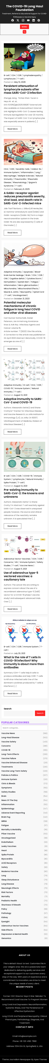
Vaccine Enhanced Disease (14, 762)
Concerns (8, 562)
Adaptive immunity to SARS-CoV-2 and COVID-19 (23, 400)
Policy (4, 909)
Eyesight (5, 921)
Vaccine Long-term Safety (14, 771)
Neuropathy (25, 292)
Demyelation (10, 282)
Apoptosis (28, 271)
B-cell (6, 75)
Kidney (4, 917)
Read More (12, 129)
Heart (4, 850)
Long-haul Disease (10, 737)
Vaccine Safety (8, 741)
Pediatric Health (9, 900)
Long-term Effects (10, 754)
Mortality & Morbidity (11, 829)
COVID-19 (8, 388)
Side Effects (7, 930)
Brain (28, 275)
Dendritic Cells (22, 169)
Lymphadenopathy (32, 75)
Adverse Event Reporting (13, 813)
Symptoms (6, 787)
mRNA (4, 821)
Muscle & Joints (11, 292)
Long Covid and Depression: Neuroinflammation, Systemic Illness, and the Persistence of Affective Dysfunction (24, 1008)
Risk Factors (7, 892)
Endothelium (7, 842)
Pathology (6, 913)
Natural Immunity (34, 479)
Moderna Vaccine (9, 871)
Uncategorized (20, 295)
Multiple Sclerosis (26, 175)
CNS (6, 278)
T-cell (20, 78)
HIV (16, 562)
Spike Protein (10, 482)
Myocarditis (7, 859)
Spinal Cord (38, 292)
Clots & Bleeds (8, 783)
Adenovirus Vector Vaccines (17, 558)
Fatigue (34, 282)
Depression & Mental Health (14, 934)
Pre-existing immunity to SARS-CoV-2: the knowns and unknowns (24, 493)
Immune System (11, 172)
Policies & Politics (9, 775)
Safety (4, 867)
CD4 (13, 75)
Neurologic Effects (10, 888)
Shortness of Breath (11, 905)
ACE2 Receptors (9, 863)
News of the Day (9, 800)
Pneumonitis (20, 179)
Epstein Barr (23, 282)
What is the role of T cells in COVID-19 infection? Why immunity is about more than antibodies (24, 662)
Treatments (7, 767)
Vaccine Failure (8, 758)
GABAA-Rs (36, 169)
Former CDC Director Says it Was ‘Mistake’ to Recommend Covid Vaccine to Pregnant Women (24, 998)
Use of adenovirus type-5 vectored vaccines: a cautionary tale (21, 576)
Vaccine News (26, 565)
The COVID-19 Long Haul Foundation (24, 8)
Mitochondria (10, 288)
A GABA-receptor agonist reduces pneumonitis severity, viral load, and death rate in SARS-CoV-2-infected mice (24, 198)
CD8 (19, 75)
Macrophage (10, 175)
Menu (24, 27)
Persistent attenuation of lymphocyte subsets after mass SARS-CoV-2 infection (23, 89)
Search (8, 708)
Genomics (6, 938)
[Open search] (24, 32)
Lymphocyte (10, 78)
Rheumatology (20, 182)
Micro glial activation (28, 285)
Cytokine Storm (34, 278)
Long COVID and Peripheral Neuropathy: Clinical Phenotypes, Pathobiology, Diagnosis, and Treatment (24, 1019)
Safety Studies (8, 792)
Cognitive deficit (17, 278)
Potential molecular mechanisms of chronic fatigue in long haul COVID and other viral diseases (22, 308)
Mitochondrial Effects (28, 288)
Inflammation (27, 172)
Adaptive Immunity (13, 271)
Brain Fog (5, 817)
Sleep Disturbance (10, 879)
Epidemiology (7, 808)
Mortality (5, 896)
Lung (37, 172)
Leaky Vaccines (8, 846)
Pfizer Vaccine (8, 833)
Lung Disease (7, 884)
